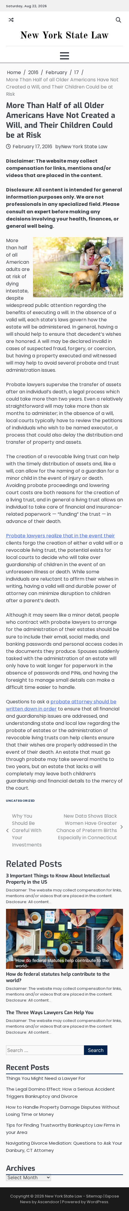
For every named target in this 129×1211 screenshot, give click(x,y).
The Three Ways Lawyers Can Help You (50, 1012)
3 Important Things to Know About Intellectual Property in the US (58, 879)
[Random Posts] (11, 20)
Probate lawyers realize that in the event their (60, 535)
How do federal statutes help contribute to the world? (58, 977)
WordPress (97, 1202)
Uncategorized (20, 800)
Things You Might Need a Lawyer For (45, 1078)
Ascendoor (48, 1202)
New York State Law (64, 36)
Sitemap (94, 1196)
